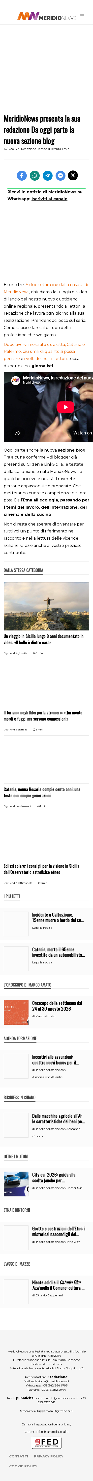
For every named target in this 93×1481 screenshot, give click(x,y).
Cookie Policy (23, 1466)
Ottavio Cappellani (49, 1295)
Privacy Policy (48, 1456)
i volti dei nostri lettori (45, 358)
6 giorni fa (21, 729)
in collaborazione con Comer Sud (59, 1188)
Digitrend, (10, 653)
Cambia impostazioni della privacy (46, 1424)
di (33, 1016)
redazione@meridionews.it (50, 1381)
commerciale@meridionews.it (56, 1398)
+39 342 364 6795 (54, 1385)
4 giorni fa (21, 653)
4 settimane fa (24, 883)
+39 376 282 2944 (53, 1389)
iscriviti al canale (49, 199)
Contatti (18, 1456)
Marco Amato (45, 1016)
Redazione (28, 149)
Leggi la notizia (42, 927)
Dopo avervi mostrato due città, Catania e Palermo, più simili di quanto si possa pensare (44, 351)
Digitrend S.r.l (63, 1411)
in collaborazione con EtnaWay (57, 1242)
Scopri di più (75, 1368)
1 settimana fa (23, 806)
